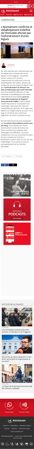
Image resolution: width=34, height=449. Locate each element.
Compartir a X (13, 165)
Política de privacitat (17, 431)
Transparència (14, 425)
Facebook (12, 444)
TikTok (17, 444)
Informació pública (25, 425)
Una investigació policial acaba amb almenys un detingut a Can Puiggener (16, 330)
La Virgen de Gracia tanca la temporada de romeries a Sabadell (17, 387)
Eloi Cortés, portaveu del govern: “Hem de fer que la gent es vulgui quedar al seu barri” (16, 359)
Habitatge (18, 156)
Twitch (22, 444)
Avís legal (7, 428)
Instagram (3, 444)
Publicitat (14, 428)
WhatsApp (31, 444)
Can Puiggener (7, 156)
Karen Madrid (10, 64)
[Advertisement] (17, 258)
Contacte (6, 425)
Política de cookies (24, 428)
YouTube (27, 444)
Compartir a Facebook (5, 165)
